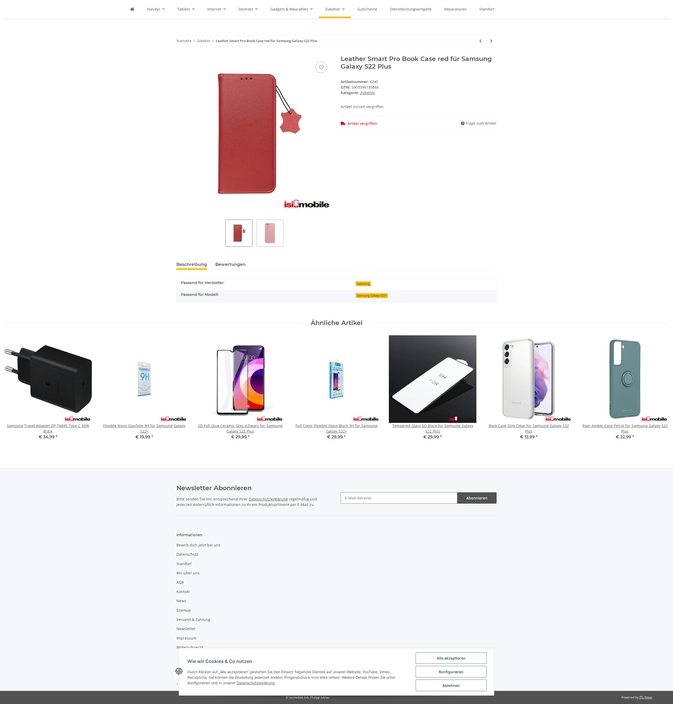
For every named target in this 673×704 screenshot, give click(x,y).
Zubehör (367, 92)
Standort (486, 9)
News (181, 600)
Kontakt (183, 591)
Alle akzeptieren (451, 658)
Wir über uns (188, 572)
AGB (180, 582)
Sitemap (183, 610)
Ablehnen (451, 685)
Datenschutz (187, 554)
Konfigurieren (451, 672)
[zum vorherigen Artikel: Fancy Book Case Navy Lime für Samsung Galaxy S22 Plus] (480, 41)
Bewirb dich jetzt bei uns (198, 545)
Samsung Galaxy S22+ (372, 295)
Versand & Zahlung (193, 619)
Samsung (363, 284)
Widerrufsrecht (189, 647)
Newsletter (186, 628)
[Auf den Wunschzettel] (321, 67)
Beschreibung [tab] (191, 264)
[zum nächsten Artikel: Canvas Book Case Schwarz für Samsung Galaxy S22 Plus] (491, 41)
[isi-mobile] (132, 9)
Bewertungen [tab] (230, 264)
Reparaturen (455, 9)
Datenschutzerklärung (268, 499)
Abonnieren (476, 497)
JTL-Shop (645, 697)
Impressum (186, 638)
